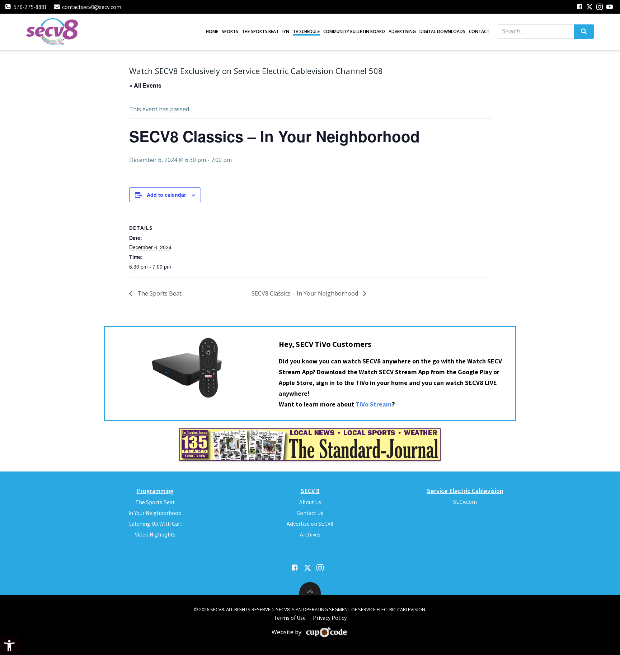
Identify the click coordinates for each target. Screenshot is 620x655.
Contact (479, 31)
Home (212, 31)
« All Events (145, 85)
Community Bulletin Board (354, 31)
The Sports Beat (260, 31)
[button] (9, 645)
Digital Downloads (442, 31)
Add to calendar (166, 194)
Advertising (402, 31)
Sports (230, 31)
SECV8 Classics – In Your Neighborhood (306, 293)
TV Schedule (306, 31)
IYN (285, 31)
